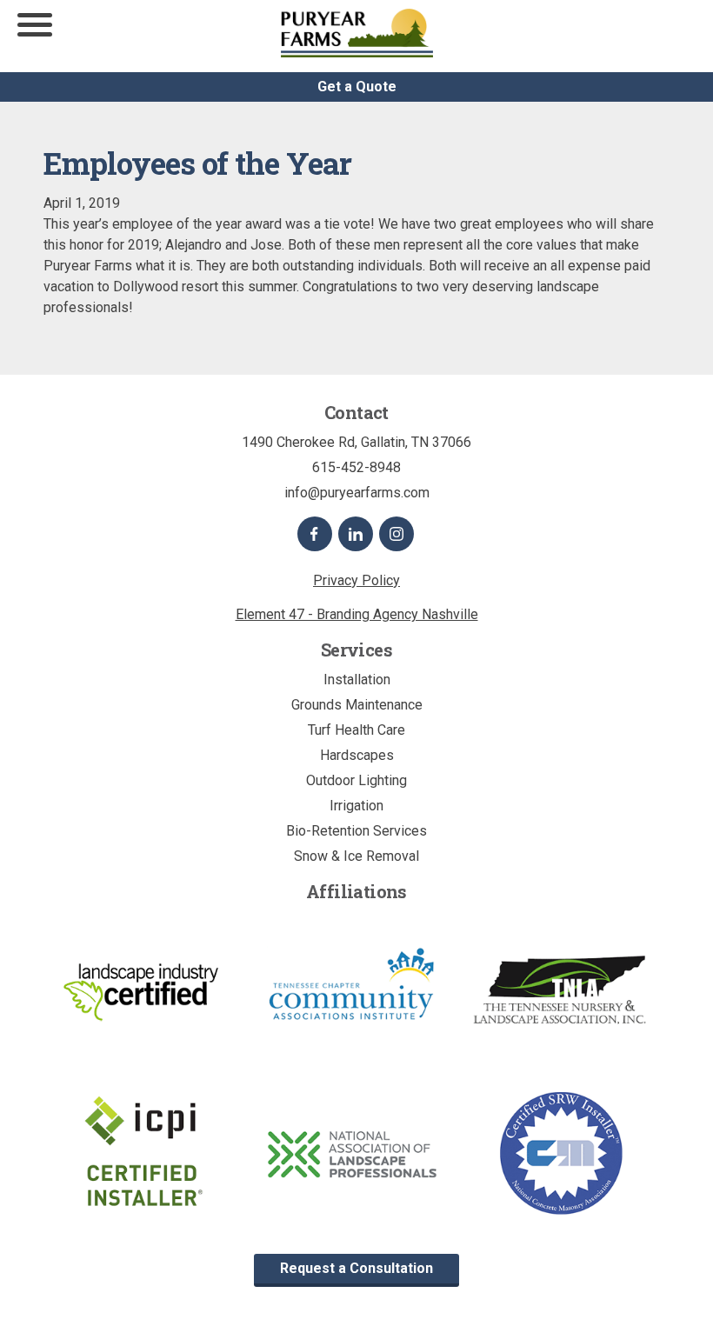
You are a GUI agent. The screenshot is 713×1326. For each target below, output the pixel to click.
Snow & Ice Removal (356, 856)
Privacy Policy (356, 580)
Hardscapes (357, 755)
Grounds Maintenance (357, 704)
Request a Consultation (356, 1268)
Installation (356, 679)
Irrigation (356, 805)
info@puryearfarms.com (357, 492)
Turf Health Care (356, 730)
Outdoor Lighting (356, 780)
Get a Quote (356, 86)
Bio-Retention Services (356, 831)
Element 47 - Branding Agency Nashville (357, 614)
